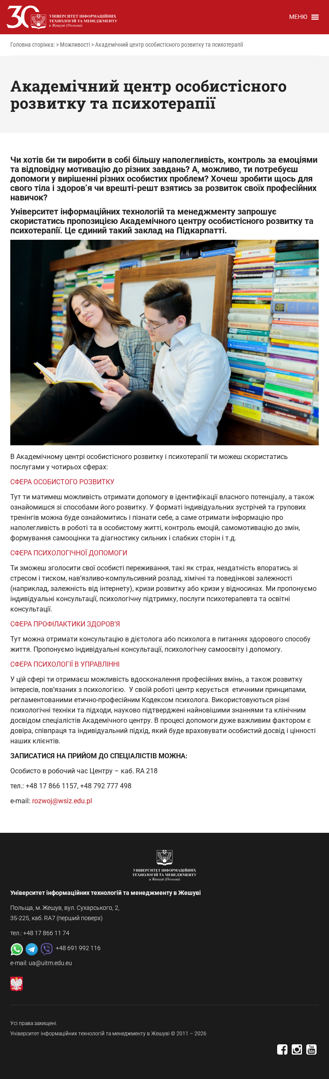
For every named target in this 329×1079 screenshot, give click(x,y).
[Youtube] (311, 1052)
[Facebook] (282, 1052)
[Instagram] (297, 1052)
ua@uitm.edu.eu (50, 963)
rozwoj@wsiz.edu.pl (62, 801)
